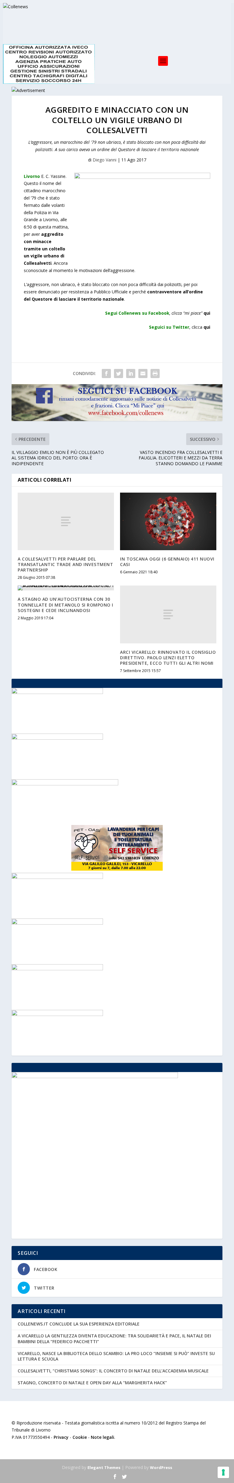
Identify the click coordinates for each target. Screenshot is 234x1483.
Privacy (61, 1437)
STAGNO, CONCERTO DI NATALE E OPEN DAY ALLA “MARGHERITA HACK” (92, 1383)
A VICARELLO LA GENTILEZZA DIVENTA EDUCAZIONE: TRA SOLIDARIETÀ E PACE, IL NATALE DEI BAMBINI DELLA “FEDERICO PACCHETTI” (114, 1338)
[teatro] (57, 692)
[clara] (57, 923)
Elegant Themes (103, 1467)
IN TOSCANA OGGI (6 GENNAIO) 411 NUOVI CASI (167, 561)
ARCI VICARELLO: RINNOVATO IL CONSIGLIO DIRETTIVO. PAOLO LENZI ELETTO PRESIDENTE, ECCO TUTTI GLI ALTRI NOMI (168, 657)
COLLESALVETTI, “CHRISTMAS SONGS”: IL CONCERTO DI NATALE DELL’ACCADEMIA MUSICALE (113, 1371)
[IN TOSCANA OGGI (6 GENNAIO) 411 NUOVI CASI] (168, 521)
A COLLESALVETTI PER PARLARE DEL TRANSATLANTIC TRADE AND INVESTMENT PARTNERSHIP (65, 564)
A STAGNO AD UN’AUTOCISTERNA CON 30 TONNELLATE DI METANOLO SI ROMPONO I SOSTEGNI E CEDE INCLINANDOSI (65, 604)
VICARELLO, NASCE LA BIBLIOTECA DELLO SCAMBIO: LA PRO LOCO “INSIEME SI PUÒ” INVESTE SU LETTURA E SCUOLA (116, 1356)
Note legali (102, 1437)
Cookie (80, 1437)
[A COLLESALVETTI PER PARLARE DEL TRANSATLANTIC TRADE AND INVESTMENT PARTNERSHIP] (66, 521)
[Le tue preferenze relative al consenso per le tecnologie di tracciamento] (223, 1472)
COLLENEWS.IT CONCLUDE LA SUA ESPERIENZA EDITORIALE (79, 1324)
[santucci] (57, 877)
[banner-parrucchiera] (57, 738)
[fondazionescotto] (57, 969)
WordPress (161, 1467)
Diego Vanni (104, 160)
